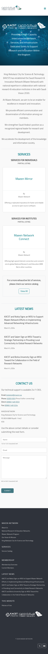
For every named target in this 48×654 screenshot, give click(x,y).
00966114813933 (12, 402)
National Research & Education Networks (16, 530)
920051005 (11, 398)
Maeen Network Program (10, 534)
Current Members (8, 567)
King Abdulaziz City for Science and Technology (17, 540)
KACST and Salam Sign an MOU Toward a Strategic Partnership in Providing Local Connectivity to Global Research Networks (23, 340)
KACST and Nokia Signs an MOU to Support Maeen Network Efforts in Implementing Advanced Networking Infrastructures (23, 320)
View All (24, 291)
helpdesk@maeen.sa (14, 395)
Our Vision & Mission (9, 537)
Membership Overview (9, 564)
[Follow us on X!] (40, 646)
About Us (5, 527)
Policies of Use (7, 605)
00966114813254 (11, 405)
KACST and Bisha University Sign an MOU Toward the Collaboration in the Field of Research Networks (23, 360)
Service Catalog (7, 551)
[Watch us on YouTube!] (44, 646)
